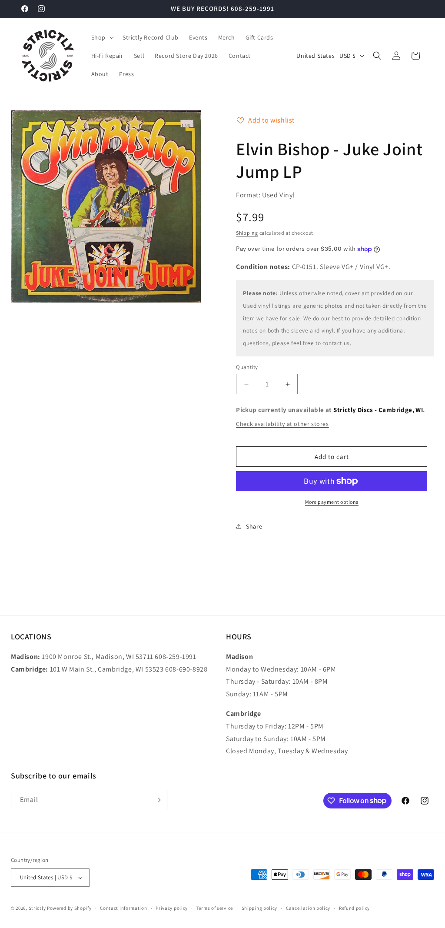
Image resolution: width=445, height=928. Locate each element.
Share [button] (254, 526)
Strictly (37, 908)
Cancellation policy (308, 908)
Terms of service (214, 908)
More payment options (332, 502)
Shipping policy (260, 908)
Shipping (247, 233)
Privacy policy (172, 908)
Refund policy (354, 908)
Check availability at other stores (282, 424)
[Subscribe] (157, 800)
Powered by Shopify (69, 908)
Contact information (123, 908)
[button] (101, 37)
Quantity (247, 367)
